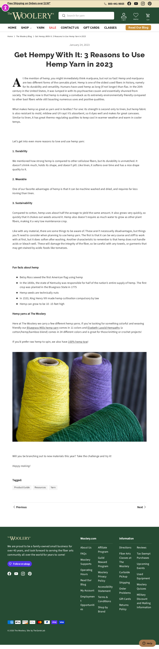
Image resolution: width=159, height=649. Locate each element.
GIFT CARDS (91, 27)
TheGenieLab (39, 630)
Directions (125, 548)
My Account (87, 590)
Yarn (53, 487)
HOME (12, 27)
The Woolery (20, 630)
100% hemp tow (77, 342)
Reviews (141, 548)
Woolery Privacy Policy (103, 576)
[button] (148, 16)
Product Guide (22, 487)
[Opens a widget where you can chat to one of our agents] (147, 643)
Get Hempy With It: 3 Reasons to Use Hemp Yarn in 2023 (60, 36)
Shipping (124, 583)
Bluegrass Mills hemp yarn (42, 328)
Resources (40, 487)
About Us (85, 548)
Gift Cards (125, 599)
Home (10, 36)
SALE (52, 27)
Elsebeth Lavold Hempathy (103, 328)
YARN (40, 27)
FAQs (83, 554)
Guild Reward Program (103, 562)
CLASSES (110, 27)
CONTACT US (70, 27)
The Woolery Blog (24, 36)
